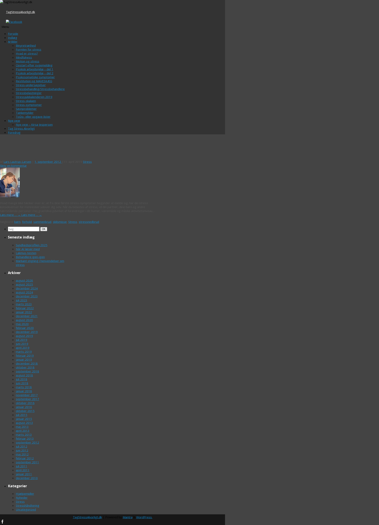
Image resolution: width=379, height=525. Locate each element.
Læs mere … (10, 215)
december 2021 (27, 316)
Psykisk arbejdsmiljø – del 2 (34, 73)
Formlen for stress (28, 49)
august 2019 (24, 336)
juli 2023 (21, 300)
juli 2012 (21, 446)
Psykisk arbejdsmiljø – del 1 (34, 69)
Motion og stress (27, 61)
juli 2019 (21, 340)
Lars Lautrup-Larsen (17, 162)
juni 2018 (22, 383)
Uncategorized (26, 509)
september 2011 (27, 462)
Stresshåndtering (27, 505)
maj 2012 (22, 454)
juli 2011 (21, 466)
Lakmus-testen (26, 253)
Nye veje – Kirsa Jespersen (34, 124)
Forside (13, 34)
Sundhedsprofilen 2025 (31, 245)
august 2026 (24, 280)
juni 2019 (22, 344)
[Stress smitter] (10, 196)
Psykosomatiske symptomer (35, 77)
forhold (27, 222)
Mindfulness (24, 57)
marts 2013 (24, 434)
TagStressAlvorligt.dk (20, 12)
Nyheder (22, 498)
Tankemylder (25, 113)
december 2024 (27, 288)
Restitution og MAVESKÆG (34, 81)
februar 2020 (25, 328)
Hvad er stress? (27, 53)
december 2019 (27, 332)
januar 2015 (24, 419)
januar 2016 (24, 407)
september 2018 (27, 371)
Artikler (13, 41)
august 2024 (24, 292)
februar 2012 (25, 458)
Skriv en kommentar (13, 166)
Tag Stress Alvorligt (21, 128)
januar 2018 (24, 391)
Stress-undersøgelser (31, 85)
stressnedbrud (89, 222)
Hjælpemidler (25, 494)
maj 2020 (22, 324)
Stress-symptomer (29, 105)
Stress (87, 162)
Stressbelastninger (29, 93)
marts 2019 (24, 351)
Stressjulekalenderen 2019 (34, 97)
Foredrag (14, 132)
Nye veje (14, 121)
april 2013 (22, 431)
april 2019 (22, 348)
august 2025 (24, 284)
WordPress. (144, 517)
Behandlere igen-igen (30, 257)
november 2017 (27, 395)
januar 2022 (24, 312)
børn (17, 222)
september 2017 (27, 399)
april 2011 (22, 470)
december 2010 (27, 478)
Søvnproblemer (26, 109)
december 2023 (27, 296)
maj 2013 (22, 427)
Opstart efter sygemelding (34, 65)
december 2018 (27, 363)
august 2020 (24, 320)
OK (44, 229)
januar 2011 (24, 474)
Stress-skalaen (26, 101)
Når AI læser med (28, 249)
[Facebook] (14, 22)
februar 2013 (25, 438)
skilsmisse (60, 222)
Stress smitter (16, 153)
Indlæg (12, 38)
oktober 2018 (25, 367)
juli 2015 (21, 415)
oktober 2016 (25, 403)
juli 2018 (21, 379)
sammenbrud (42, 222)
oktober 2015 (25, 411)
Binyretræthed (26, 45)
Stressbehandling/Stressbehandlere (40, 89)
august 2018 (24, 375)
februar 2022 (25, 308)
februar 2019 (25, 355)
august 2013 (24, 423)
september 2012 (27, 442)
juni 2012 (22, 450)
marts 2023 (24, 304)
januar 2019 (24, 359)
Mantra (127, 517)
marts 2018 (24, 387)
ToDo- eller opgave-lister (33, 117)
